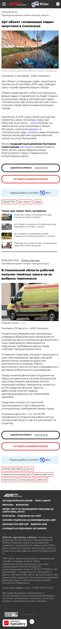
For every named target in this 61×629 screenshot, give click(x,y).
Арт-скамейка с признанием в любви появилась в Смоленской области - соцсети (34, 235)
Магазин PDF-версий (15, 524)
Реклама (7, 504)
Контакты (8, 516)
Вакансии (22, 504)
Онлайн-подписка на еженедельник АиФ (29, 520)
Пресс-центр (43, 500)
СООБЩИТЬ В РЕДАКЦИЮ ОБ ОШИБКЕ (24, 528)
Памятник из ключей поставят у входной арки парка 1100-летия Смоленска (35, 244)
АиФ (23, 323)
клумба (32, 132)
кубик (34, 123)
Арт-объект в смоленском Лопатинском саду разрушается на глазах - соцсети (35, 225)
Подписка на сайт (29, 516)
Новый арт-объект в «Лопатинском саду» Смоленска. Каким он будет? (33, 216)
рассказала (27, 147)
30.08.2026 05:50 (10, 260)
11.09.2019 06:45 (9, 12)
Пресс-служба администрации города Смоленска (28, 70)
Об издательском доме (17, 500)
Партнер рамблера (28, 614)
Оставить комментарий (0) (30, 179)
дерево (33, 129)
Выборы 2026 (39, 524)
